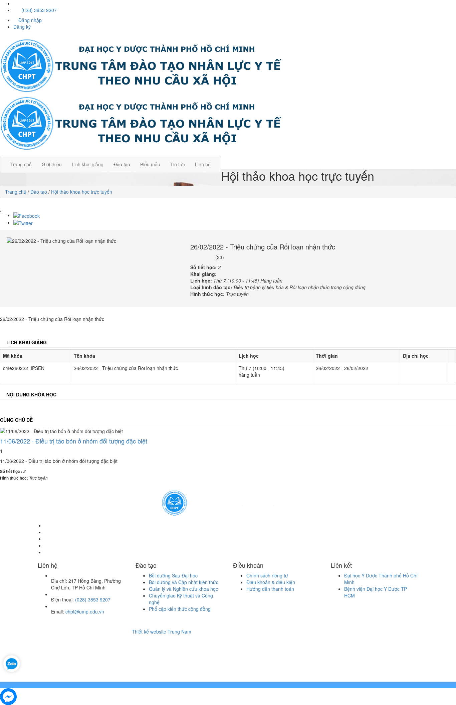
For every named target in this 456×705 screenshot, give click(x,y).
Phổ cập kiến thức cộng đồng (180, 608)
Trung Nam (179, 631)
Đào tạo (121, 164)
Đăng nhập (29, 20)
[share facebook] (26, 215)
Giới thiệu (52, 164)
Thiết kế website (149, 631)
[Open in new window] (11, 662)
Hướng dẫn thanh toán (270, 588)
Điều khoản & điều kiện (270, 582)
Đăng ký (22, 26)
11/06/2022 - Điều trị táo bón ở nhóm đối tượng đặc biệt (73, 440)
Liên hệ (203, 164)
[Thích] (1, 208)
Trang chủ (21, 164)
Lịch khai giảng (87, 164)
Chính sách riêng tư (267, 575)
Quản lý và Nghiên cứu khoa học (183, 588)
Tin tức (177, 164)
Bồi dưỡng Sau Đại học (173, 575)
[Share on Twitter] (23, 222)
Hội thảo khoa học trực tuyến (81, 191)
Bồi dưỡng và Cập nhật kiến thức (183, 582)
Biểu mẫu (150, 164)
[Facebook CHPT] (15, 3)
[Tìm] (228, 159)
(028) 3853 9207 (38, 10)
